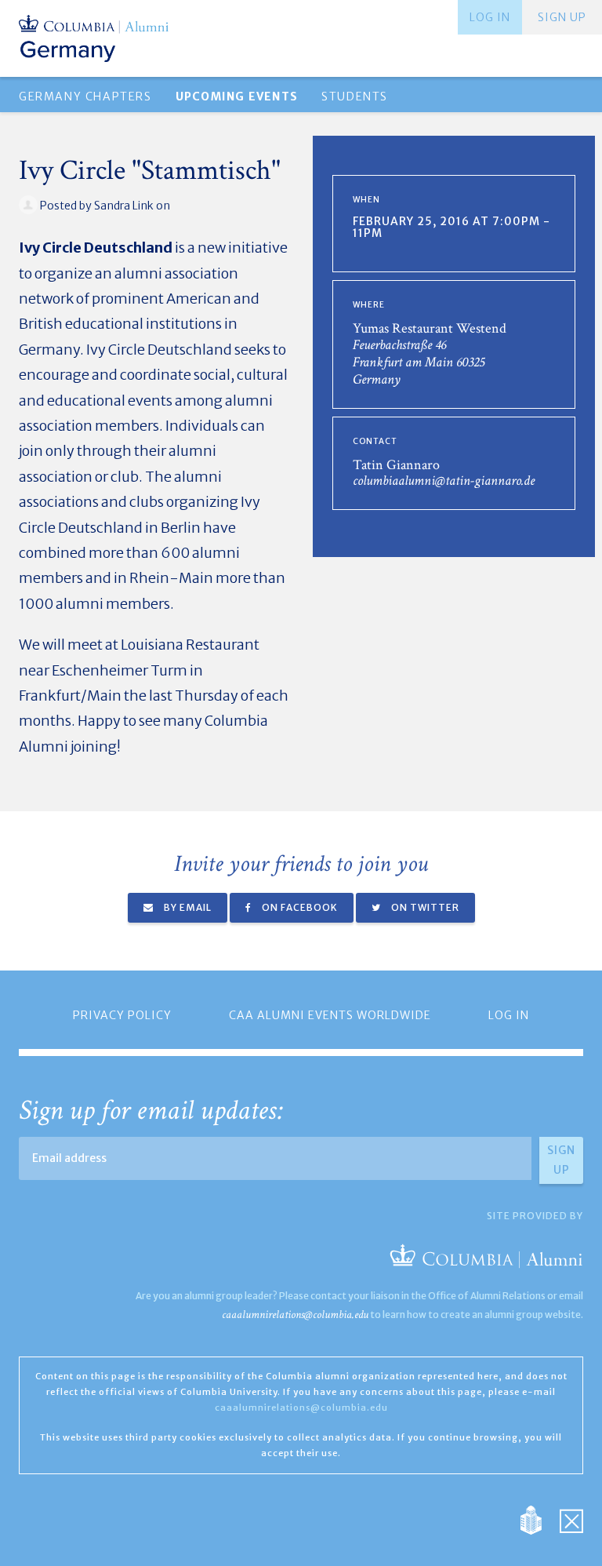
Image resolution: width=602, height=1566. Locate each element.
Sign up (562, 17)
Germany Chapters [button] (85, 96)
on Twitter (424, 907)
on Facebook (298, 907)
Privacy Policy (122, 1015)
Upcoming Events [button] (237, 96)
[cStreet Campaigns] (571, 1519)
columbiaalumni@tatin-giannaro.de (444, 481)
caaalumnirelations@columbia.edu (295, 1314)
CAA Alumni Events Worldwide (330, 1015)
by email (186, 907)
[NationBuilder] (538, 1519)
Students (354, 96)
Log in (490, 17)
